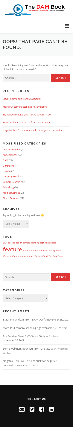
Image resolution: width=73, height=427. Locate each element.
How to (7, 171)
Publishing (8, 187)
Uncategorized (11, 176)
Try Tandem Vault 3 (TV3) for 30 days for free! (27, 114)
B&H (5, 242)
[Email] (22, 409)
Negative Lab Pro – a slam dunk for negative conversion (33, 130)
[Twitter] (32, 409)
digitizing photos (48, 242)
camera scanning (31, 242)
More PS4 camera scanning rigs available (25, 106)
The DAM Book (56, 256)
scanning (22, 256)
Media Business (11, 192)
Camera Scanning (12, 182)
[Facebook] (41, 409)
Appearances (10, 155)
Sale (15, 256)
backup (11, 242)
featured (43, 250)
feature (12, 249)
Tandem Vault (41, 256)
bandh (19, 242)
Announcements (11, 149)
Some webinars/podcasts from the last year (26, 122)
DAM (5, 160)
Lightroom (8, 165)
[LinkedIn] (51, 409)
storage (30, 256)
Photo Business (11, 198)
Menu (67, 25)
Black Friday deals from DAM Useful (22, 98)
